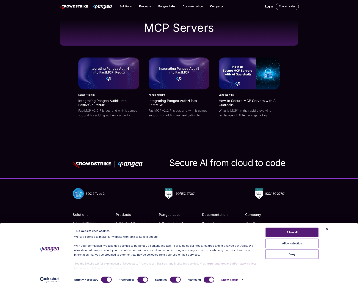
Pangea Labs (166, 6)
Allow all (292, 232)
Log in (269, 6)
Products (145, 6)
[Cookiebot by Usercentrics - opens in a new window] (49, 280)
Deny (292, 254)
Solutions (126, 6)
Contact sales (287, 6)
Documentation (193, 6)
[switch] (142, 280)
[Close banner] (327, 229)
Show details (229, 279)
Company (216, 6)
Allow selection (292, 243)
